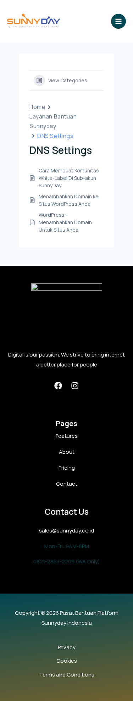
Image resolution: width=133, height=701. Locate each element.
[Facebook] (58, 386)
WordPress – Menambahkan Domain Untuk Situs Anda (65, 222)
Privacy (67, 647)
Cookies (66, 660)
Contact (66, 483)
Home (37, 107)
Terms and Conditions (66, 674)
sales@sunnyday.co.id (66, 530)
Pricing (67, 467)
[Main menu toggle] (118, 21)
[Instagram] (75, 386)
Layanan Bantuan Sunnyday (53, 121)
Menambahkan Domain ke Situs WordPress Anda (69, 200)
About (66, 452)
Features (67, 436)
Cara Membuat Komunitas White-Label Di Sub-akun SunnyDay (69, 178)
